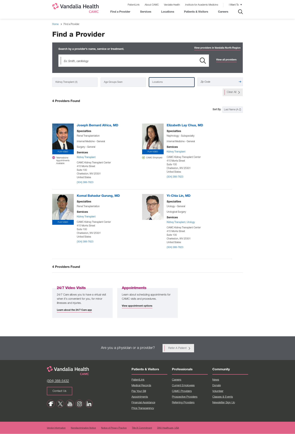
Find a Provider (120, 12)
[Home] (76, 8)
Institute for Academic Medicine (201, 5)
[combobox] (75, 82)
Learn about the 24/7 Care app (74, 310)
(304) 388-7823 (85, 182)
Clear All (231, 92)
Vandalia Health (172, 5)
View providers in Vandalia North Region (217, 48)
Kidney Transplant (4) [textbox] (66, 82)
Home (55, 24)
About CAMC (152, 5)
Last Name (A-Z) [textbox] (232, 110)
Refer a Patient (177, 348)
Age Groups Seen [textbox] (113, 82)
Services (145, 12)
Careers (223, 12)
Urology (191, 222)
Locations (167, 12)
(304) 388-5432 (58, 381)
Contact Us (60, 391)
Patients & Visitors (196, 12)
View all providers (226, 60)
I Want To (234, 5)
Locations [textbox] (157, 82)
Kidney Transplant (86, 157)
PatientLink (134, 5)
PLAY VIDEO (63, 152)
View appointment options (137, 306)
